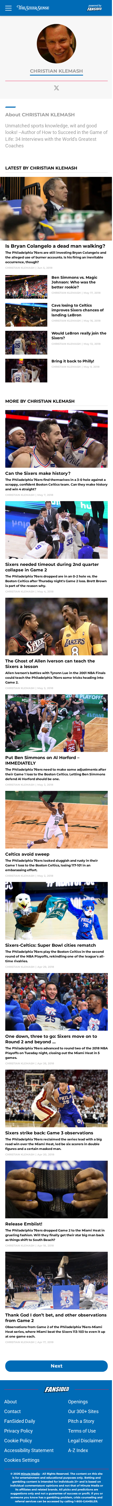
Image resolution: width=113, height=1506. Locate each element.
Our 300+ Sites (83, 1411)
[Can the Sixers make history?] (56, 453)
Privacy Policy (18, 1431)
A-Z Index (78, 1450)
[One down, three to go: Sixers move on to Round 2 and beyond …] (56, 1019)
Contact (12, 1411)
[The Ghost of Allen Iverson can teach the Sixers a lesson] (56, 644)
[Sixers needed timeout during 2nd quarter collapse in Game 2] (56, 547)
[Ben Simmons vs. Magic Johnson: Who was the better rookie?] (56, 287)
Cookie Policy (18, 1440)
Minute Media (30, 1473)
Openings (78, 1401)
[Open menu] (8, 8)
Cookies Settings (21, 1460)
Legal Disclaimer (85, 1440)
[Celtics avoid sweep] (56, 834)
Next (57, 1366)
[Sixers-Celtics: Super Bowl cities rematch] (56, 925)
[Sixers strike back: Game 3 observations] (56, 1113)
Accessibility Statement (29, 1450)
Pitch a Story (81, 1421)
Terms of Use (82, 1431)
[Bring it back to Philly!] (56, 370)
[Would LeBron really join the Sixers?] (56, 343)
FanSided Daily (19, 1421)
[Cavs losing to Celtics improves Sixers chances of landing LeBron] (56, 315)
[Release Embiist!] (56, 1204)
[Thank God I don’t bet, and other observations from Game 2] (56, 1298)
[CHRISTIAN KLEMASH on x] (56, 88)
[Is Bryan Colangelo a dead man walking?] (56, 223)
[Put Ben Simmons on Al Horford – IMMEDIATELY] (56, 740)
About (10, 1401)
